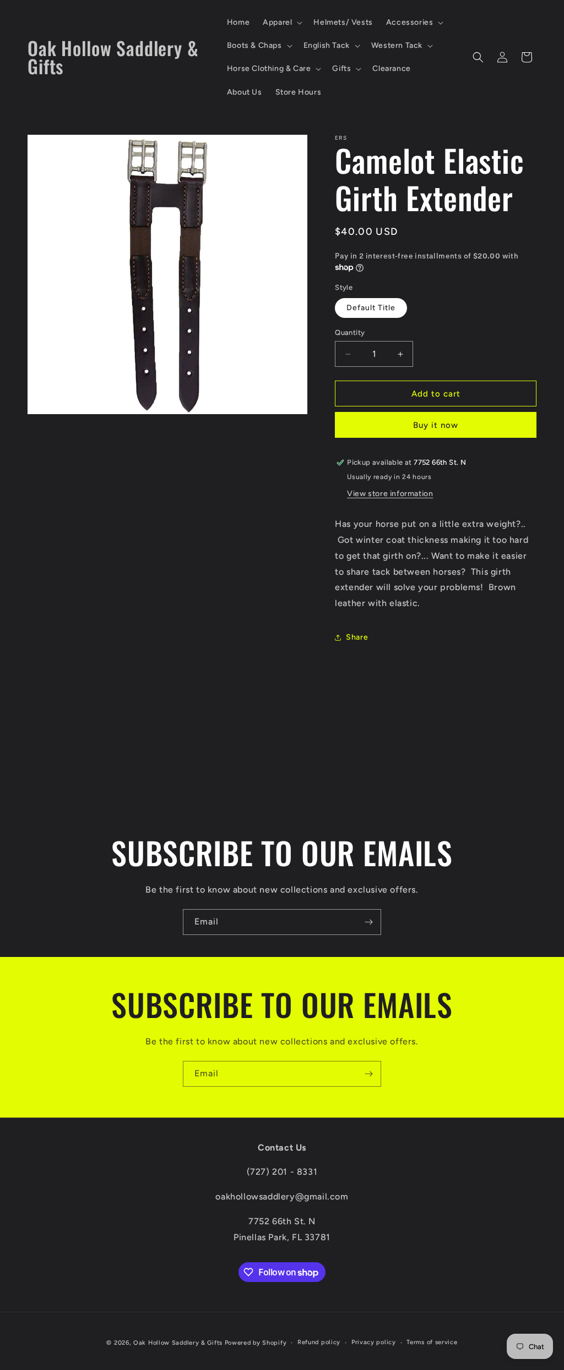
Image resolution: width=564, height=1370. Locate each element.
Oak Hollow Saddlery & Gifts (178, 1342)
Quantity (350, 332)
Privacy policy (373, 1342)
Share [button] (357, 637)
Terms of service (431, 1342)
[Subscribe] (368, 922)
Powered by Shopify (256, 1342)
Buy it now (435, 425)
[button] (281, 22)
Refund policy (318, 1342)
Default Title (370, 307)
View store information (390, 493)
